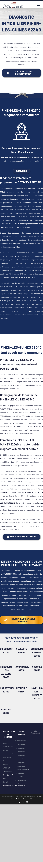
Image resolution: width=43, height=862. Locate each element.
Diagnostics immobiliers (21, 750)
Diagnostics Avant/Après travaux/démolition (21, 766)
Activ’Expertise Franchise (21, 782)
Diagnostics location (21, 757)
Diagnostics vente (21, 775)
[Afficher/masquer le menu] (38, 5)
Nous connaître (21, 740)
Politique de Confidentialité (24, 799)
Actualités (21, 744)
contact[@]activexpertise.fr (14, 785)
